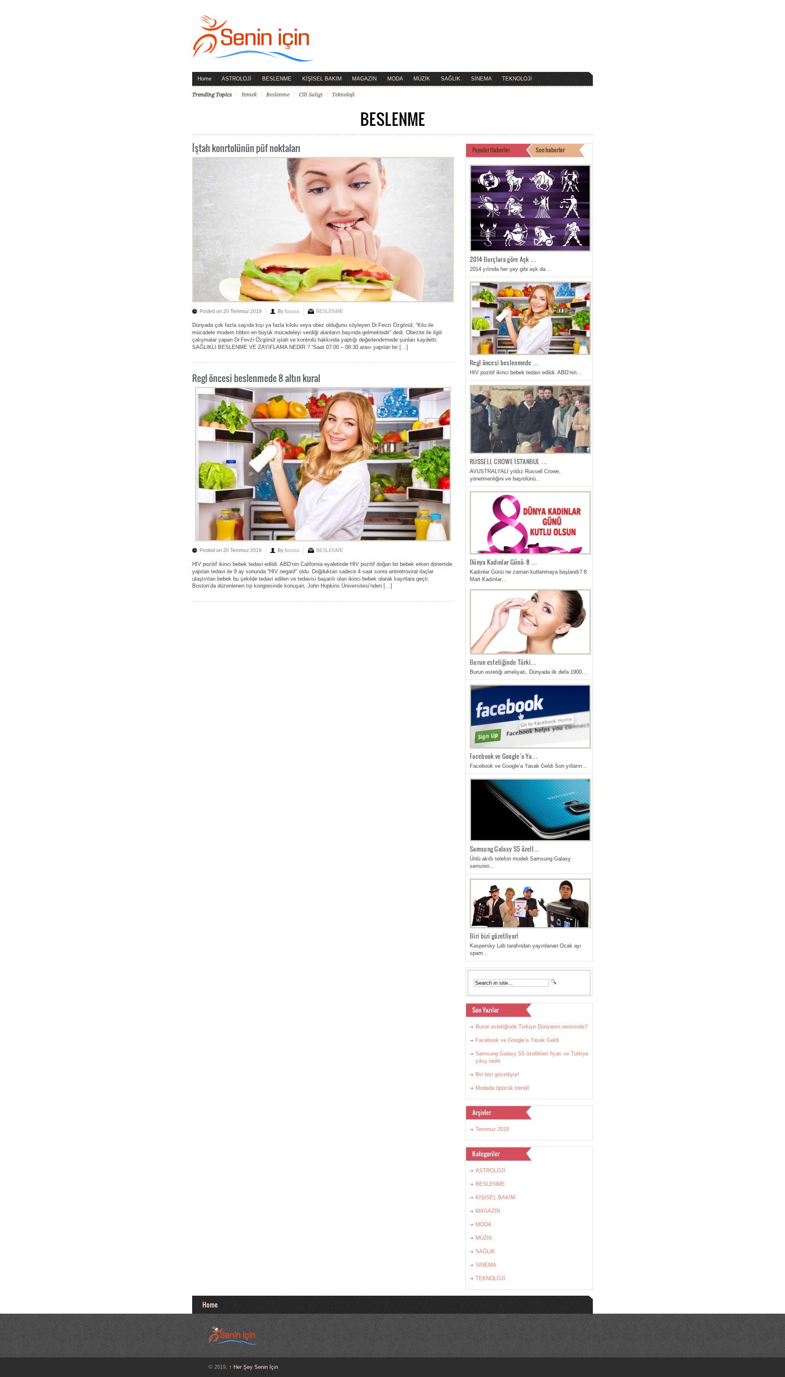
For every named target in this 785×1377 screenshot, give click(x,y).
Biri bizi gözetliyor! (494, 935)
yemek (249, 95)
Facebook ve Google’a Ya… (504, 755)
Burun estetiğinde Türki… (503, 661)
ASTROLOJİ (236, 79)
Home (204, 79)
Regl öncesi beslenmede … (504, 362)
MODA (395, 79)
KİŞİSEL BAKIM (322, 79)
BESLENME (277, 79)
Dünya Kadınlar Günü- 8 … (503, 561)
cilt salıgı (311, 95)
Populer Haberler (491, 149)
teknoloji (343, 95)
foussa (292, 311)
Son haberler (550, 149)
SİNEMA (481, 79)
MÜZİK (421, 79)
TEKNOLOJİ (517, 79)
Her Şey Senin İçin (253, 1367)
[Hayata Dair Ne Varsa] (253, 56)
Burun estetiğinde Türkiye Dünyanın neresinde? (531, 1027)
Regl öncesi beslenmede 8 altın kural (256, 377)
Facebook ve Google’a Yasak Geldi (517, 1040)
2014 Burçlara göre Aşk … (503, 259)
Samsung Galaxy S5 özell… (505, 848)
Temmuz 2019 (492, 1129)
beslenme (277, 95)
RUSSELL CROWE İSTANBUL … (508, 461)
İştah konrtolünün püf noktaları (246, 147)
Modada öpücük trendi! (502, 1088)
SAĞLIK (450, 79)
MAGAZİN (364, 79)
